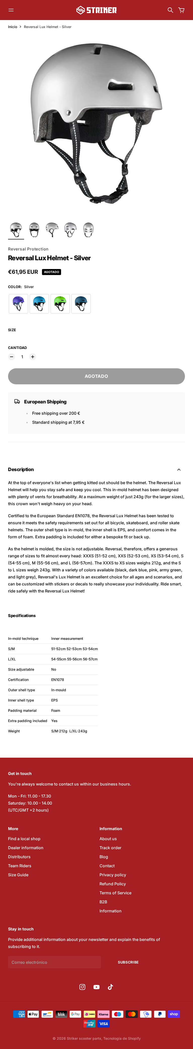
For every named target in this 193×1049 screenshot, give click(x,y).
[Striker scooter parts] (96, 10)
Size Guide (18, 874)
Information (111, 910)
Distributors (19, 856)
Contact (107, 865)
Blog (104, 856)
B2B (103, 901)
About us (108, 838)
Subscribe (128, 962)
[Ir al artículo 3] (52, 230)
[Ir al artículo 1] (16, 230)
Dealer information (25, 847)
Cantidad (17, 347)
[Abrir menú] (11, 10)
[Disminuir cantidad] (11, 356)
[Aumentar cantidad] (32, 356)
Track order (110, 847)
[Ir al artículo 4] (70, 230)
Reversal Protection (28, 248)
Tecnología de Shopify (122, 1038)
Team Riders (19, 865)
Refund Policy (113, 883)
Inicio (12, 27)
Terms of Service (115, 892)
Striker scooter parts (84, 1038)
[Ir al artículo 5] (88, 230)
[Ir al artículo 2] (34, 230)
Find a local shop (24, 838)
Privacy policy (113, 874)
